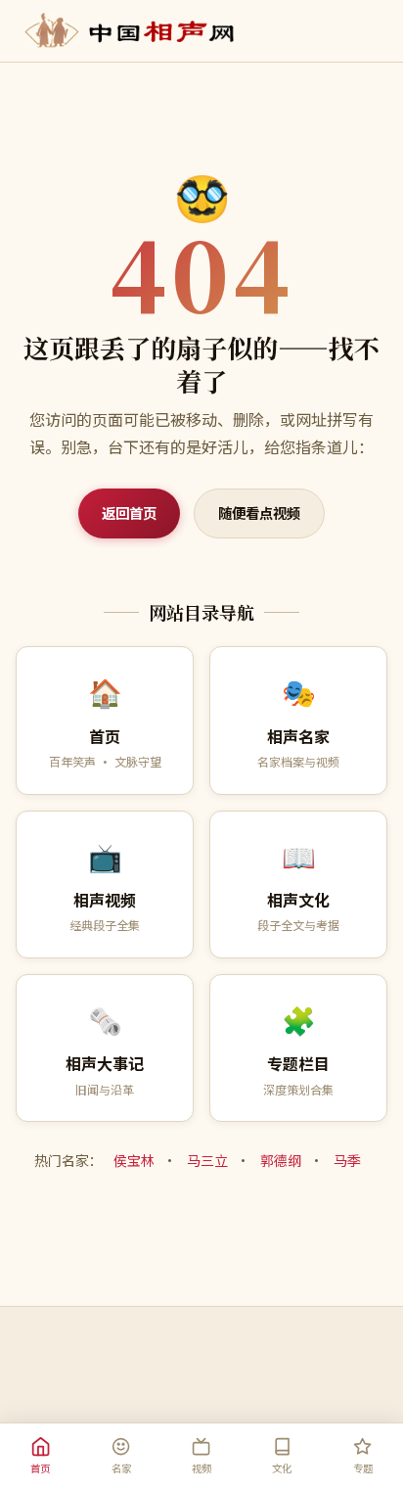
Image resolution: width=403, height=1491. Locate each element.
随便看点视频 (259, 512)
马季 (347, 1160)
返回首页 (129, 512)
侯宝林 (134, 1160)
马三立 (207, 1160)
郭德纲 (280, 1160)
